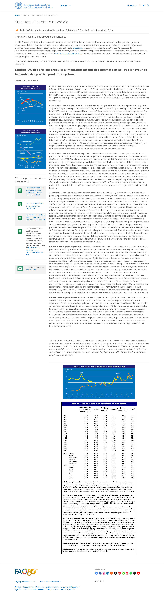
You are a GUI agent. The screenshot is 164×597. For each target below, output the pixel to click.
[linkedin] (107, 573)
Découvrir (64, 5)
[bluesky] (96, 573)
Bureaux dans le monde (49, 581)
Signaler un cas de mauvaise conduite (29, 589)
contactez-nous (31, 269)
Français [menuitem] (131, 5)
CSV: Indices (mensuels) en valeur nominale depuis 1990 (34, 205)
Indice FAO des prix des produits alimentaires (42, 30)
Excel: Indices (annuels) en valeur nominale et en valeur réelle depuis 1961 (35, 217)
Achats (71, 589)
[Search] (147, 5)
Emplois (18, 587)
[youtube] (138, 573)
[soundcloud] (111, 573)
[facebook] (100, 573)
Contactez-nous (29, 587)
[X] (134, 573)
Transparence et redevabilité (57, 589)
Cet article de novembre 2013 (68, 53)
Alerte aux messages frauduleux (66, 587)
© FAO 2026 (99, 581)
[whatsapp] (130, 573)
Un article (77, 48)
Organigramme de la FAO (25, 581)
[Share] (143, 5)
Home (17, 16)
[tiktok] (115, 573)
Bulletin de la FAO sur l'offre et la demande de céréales (90, 30)
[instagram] (104, 573)
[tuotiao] (119, 573)
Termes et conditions (44, 587)
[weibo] (127, 573)
